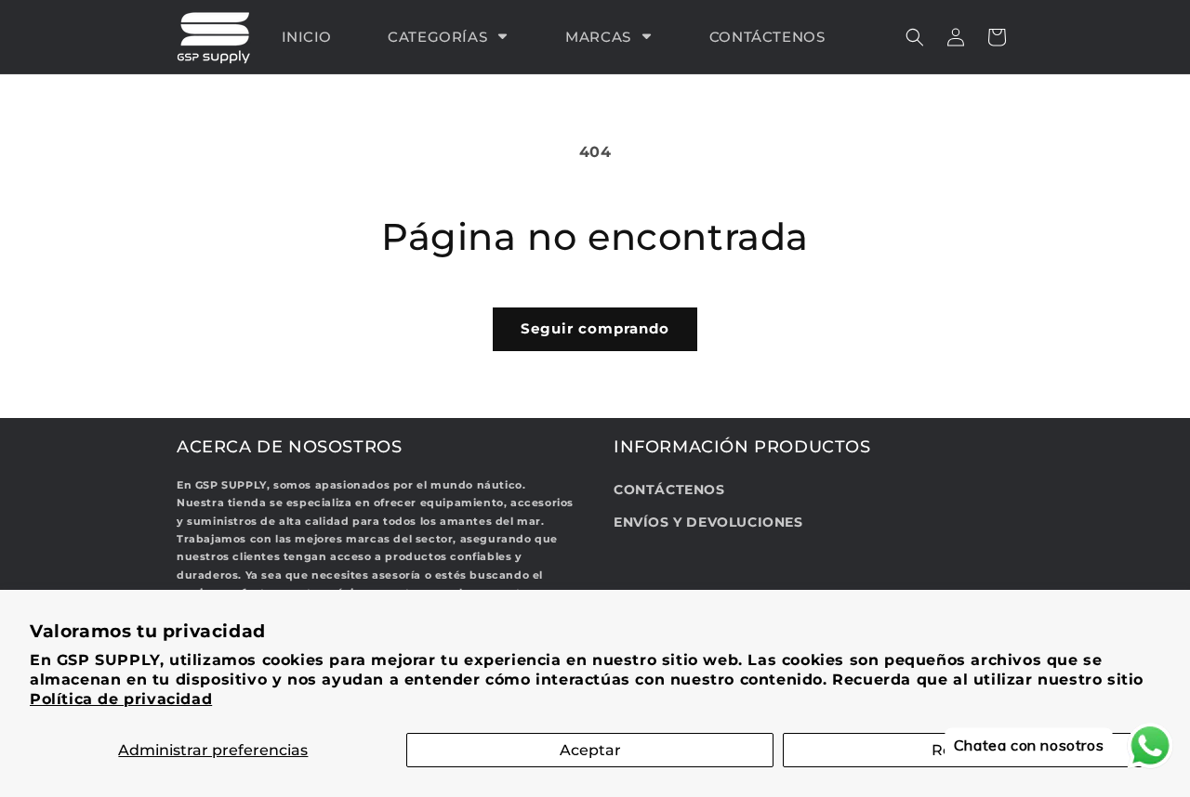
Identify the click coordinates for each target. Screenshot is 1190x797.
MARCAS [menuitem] (598, 37)
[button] (914, 37)
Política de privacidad (121, 699)
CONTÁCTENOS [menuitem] (767, 37)
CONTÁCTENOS (669, 489)
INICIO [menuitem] (307, 37)
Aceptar (590, 750)
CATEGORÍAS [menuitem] (437, 37)
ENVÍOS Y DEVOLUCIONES (708, 523)
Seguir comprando (595, 328)
